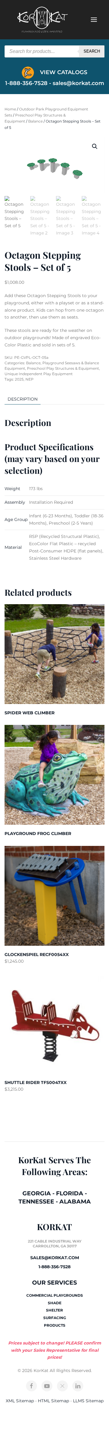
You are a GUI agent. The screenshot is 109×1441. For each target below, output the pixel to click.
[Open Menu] (93, 20)
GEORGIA (36, 1193)
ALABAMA (75, 1201)
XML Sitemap (20, 1400)
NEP (29, 379)
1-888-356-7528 (54, 1266)
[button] (94, 146)
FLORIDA (69, 1193)
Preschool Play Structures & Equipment (63, 368)
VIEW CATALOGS (62, 72)
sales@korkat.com (78, 83)
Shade (54, 1303)
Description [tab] (23, 399)
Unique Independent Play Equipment (39, 374)
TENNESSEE (36, 1201)
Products (54, 1325)
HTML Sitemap (53, 1400)
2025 (19, 379)
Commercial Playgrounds (54, 1295)
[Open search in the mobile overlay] (54, 51)
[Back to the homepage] (42, 20)
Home (10, 109)
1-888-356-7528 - (29, 83)
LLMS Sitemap (88, 1400)
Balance (35, 121)
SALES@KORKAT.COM (54, 1257)
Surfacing (54, 1317)
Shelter (54, 1310)
